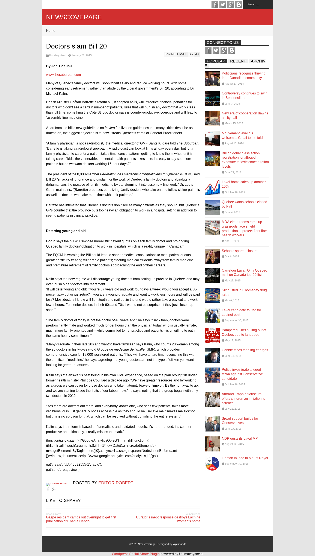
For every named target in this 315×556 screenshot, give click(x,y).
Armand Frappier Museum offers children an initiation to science (243, 398)
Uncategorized (57, 55)
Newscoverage (74, 17)
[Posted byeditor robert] (59, 483)
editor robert (115, 482)
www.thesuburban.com (63, 74)
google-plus (230, 4)
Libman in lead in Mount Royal (245, 458)
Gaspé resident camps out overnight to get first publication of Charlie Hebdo (81, 519)
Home (50, 30)
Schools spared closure (240, 251)
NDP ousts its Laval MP (240, 438)
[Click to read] (212, 78)
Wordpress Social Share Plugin (136, 554)
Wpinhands (179, 544)
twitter (222, 4)
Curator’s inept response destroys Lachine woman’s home (168, 519)
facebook (215, 4)
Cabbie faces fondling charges (245, 350)
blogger (238, 4)
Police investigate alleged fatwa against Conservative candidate (242, 374)
